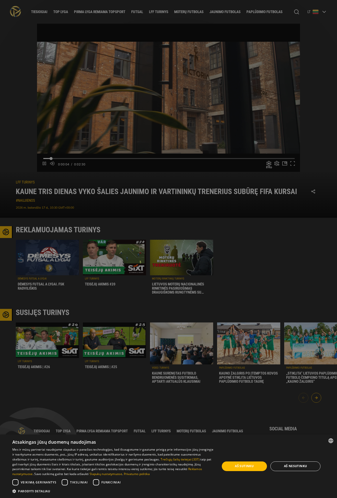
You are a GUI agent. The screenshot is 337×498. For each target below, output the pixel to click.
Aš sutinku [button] (244, 466)
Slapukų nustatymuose (106, 474)
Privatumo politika (137, 474)
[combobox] (330, 440)
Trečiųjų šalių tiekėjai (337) (180, 459)
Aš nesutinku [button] (295, 466)
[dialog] (168, 466)
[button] (113, 491)
